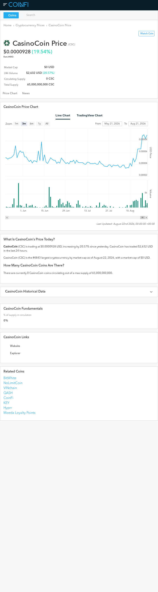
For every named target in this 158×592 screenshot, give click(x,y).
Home (7, 25)
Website (15, 346)
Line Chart (63, 115)
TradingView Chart (89, 115)
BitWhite (9, 378)
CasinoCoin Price (60, 25)
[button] (79, 292)
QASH (8, 393)
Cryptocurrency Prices (30, 25)
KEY (6, 403)
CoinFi (8, 398)
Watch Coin (146, 33)
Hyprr (7, 408)
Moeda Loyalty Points (19, 413)
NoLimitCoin (12, 383)
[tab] (10, 93)
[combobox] (41, 15)
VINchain (10, 388)
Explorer (15, 353)
